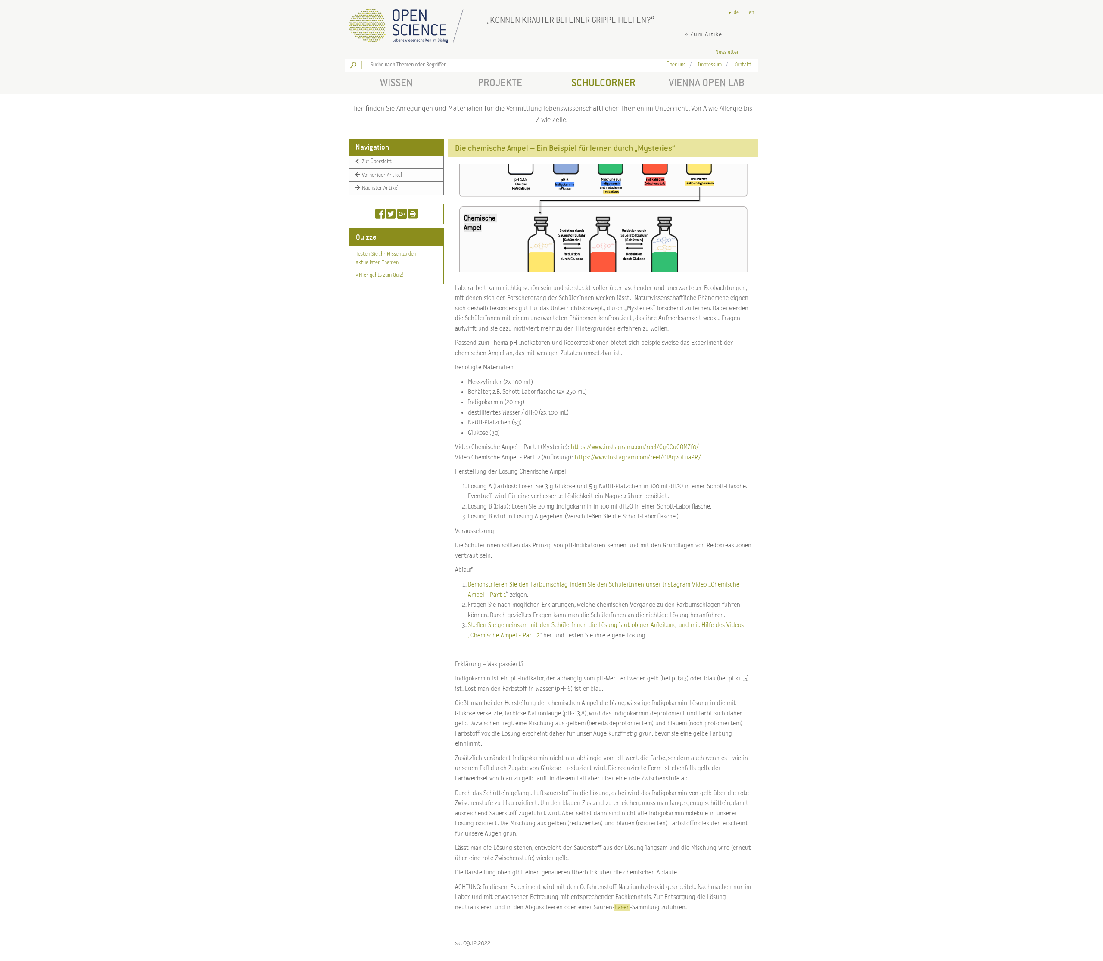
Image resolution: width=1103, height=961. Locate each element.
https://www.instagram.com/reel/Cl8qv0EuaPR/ (638, 457)
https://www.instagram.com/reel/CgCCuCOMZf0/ (635, 447)
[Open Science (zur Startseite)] (413, 23)
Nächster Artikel (380, 188)
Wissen (396, 82)
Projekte (500, 82)
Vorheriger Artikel (381, 175)
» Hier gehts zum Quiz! (379, 275)
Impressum (710, 65)
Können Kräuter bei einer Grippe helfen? (570, 20)
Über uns (676, 65)
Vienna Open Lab (707, 82)
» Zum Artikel (704, 34)
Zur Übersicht (376, 162)
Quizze (366, 237)
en (751, 13)
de (736, 13)
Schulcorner (603, 82)
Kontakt (742, 65)
